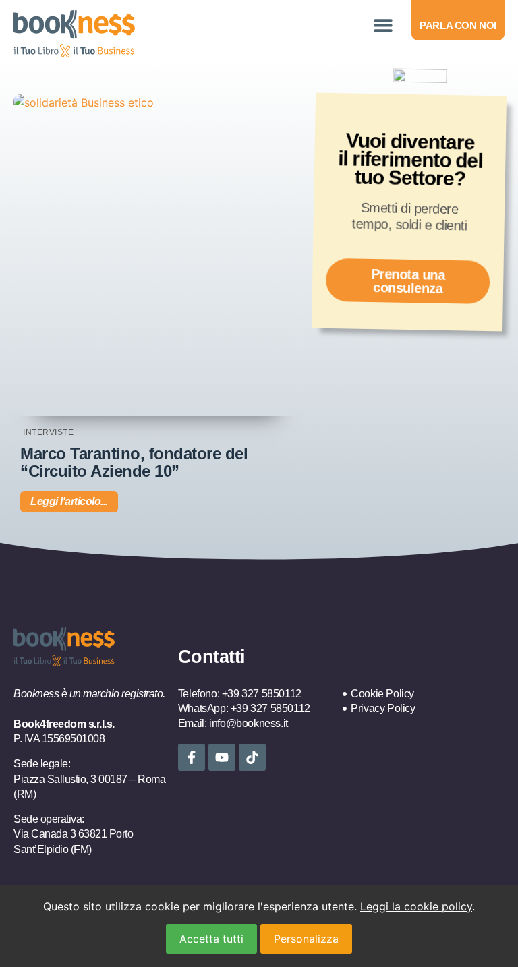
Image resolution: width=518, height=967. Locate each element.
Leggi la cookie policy (416, 906)
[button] (383, 25)
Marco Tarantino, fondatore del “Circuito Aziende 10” (134, 462)
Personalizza (306, 938)
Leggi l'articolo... (69, 501)
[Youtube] (221, 757)
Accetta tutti (211, 938)
